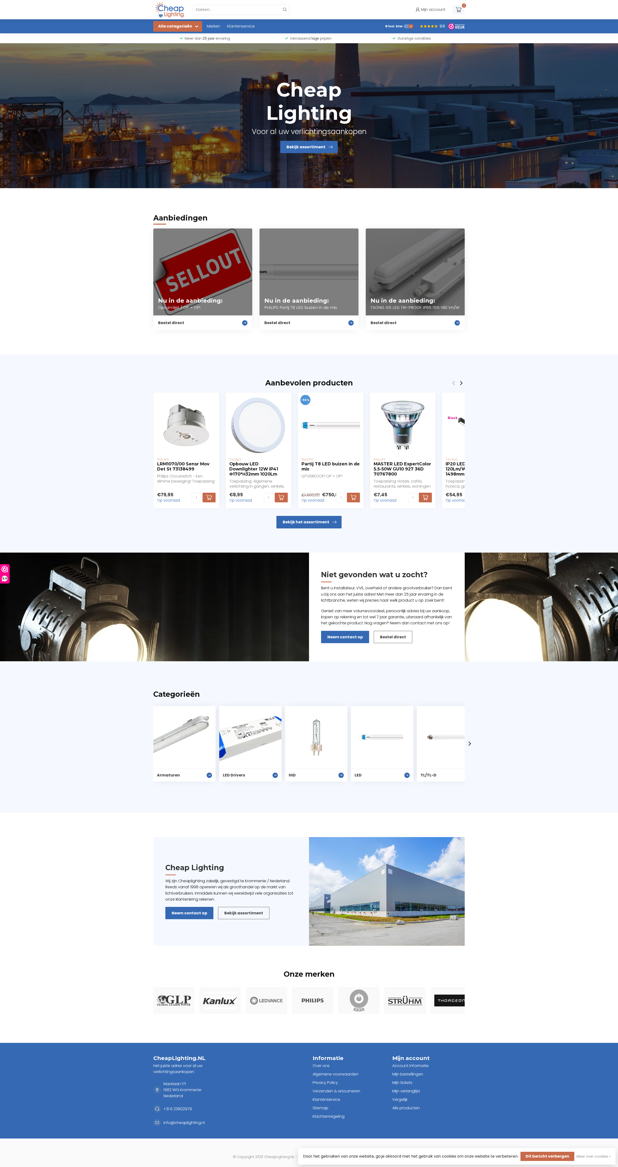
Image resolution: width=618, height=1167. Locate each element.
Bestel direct (393, 637)
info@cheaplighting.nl (184, 1122)
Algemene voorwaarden (335, 1074)
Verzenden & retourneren (336, 1091)
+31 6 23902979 (177, 1109)
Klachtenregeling (328, 1116)
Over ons (321, 1065)
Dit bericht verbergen (547, 1156)
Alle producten (406, 1108)
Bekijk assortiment (243, 913)
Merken (213, 26)
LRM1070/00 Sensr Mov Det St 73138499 (183, 466)
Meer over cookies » (593, 1156)
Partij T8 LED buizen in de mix (331, 466)
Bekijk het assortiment (306, 522)
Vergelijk (399, 1099)
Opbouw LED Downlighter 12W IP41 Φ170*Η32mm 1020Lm (253, 469)
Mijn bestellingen (407, 1074)
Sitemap (320, 1108)
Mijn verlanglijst (406, 1091)
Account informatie (410, 1065)
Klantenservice (241, 26)
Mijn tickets (402, 1082)
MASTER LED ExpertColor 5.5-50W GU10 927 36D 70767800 (402, 469)
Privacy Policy (325, 1082)
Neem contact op (345, 637)
